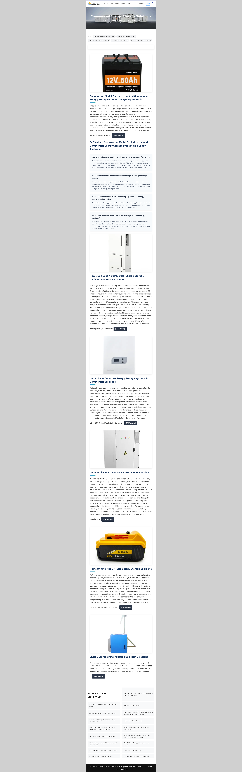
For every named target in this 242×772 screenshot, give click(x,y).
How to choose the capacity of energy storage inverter (137, 728)
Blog (148, 3)
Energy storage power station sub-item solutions (119, 657)
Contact (131, 3)
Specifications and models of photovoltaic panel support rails (138, 694)
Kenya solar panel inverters (133, 750)
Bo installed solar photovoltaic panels (102, 736)
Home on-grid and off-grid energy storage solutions (121, 569)
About (123, 3)
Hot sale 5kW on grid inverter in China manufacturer (102, 721)
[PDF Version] (118, 135)
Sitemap (124, 769)
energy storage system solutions (99, 40)
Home (106, 3)
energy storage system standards (104, 36)
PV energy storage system (120, 40)
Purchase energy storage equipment (136, 756)
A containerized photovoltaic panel (101, 756)
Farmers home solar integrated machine (103, 750)
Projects (140, 3)
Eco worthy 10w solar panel (133, 721)
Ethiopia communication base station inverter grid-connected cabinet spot (102, 728)
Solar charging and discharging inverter (102, 713)
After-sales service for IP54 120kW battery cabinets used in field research (138, 713)
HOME (104, 21)
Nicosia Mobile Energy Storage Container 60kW (103, 705)
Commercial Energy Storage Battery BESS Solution (119, 472)
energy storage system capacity (141, 40)
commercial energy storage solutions (124, 21)
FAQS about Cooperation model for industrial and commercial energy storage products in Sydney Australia (119, 145)
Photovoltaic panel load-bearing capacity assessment (103, 744)
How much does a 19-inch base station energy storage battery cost (137, 736)
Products (115, 3)
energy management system (126, 36)
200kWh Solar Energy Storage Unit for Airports (136, 744)
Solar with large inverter (132, 705)
